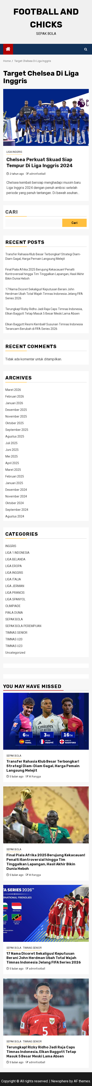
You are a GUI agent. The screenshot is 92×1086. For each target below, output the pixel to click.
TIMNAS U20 (13, 639)
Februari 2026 (14, 396)
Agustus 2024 (14, 516)
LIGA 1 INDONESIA (17, 552)
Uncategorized (15, 652)
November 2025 (16, 416)
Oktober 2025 (14, 423)
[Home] (8, 49)
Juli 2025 (11, 443)
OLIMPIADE (13, 606)
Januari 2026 (14, 403)
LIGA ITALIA (13, 579)
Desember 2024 (16, 489)
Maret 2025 (13, 469)
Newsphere (59, 1081)
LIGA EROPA (13, 566)
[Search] (85, 49)
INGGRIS (10, 546)
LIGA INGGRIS (14, 151)
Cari (11, 212)
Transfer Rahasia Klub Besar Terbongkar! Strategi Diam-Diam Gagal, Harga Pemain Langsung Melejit (43, 765)
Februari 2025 (14, 476)
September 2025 (16, 429)
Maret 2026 (13, 390)
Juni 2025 (12, 449)
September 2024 (16, 509)
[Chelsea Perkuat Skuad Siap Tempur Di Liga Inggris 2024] (46, 117)
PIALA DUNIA (14, 612)
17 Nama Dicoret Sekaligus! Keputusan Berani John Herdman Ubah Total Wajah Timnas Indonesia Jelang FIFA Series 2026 (44, 294)
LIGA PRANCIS (15, 592)
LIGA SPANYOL (15, 599)
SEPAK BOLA (14, 619)
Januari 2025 (14, 483)
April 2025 (12, 463)
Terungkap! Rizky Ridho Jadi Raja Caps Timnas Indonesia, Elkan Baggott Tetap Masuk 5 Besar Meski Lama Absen (41, 1051)
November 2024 (16, 496)
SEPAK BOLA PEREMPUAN (23, 626)
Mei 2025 (11, 456)
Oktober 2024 (14, 503)
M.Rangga (35, 776)
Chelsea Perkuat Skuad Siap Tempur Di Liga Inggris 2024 (39, 163)
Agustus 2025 (14, 436)
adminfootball (37, 173)
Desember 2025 (16, 409)
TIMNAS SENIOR (16, 632)
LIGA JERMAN (14, 586)
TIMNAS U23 (13, 646)
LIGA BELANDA (15, 559)
